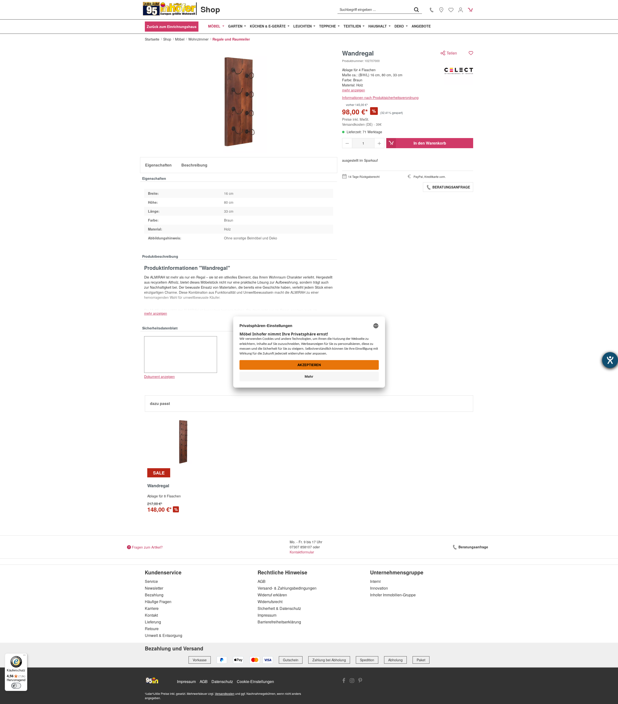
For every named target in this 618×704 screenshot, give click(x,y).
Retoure (152, 628)
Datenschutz (222, 681)
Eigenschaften (158, 165)
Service (151, 581)
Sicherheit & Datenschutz (279, 608)
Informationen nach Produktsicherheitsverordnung (380, 97)
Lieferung (153, 622)
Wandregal (158, 486)
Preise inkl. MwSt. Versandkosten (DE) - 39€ (362, 122)
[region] (238, 101)
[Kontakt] (431, 9)
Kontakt (151, 615)
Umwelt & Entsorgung (163, 635)
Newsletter (154, 588)
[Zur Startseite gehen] (169, 8)
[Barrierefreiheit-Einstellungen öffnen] (610, 360)
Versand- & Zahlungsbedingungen (287, 588)
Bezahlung (154, 595)
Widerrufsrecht (270, 601)
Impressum (267, 615)
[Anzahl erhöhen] (379, 143)
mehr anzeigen (353, 90)
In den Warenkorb (430, 143)
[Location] (441, 9)
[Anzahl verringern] (347, 143)
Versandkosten (224, 693)
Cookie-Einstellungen (255, 681)
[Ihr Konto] (460, 9)
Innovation (379, 588)
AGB (262, 581)
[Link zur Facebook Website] (343, 681)
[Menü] (24, 656)
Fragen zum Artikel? (147, 546)
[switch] (16, 686)
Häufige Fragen (158, 601)
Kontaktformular (302, 552)
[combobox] (374, 9)
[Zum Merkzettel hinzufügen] (471, 53)
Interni (375, 581)
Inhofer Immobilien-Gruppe (393, 595)
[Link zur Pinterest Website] (360, 681)
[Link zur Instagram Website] (352, 681)
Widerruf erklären (272, 595)
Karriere (152, 608)
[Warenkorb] (470, 9)
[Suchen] (416, 9)
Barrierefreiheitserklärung (279, 622)
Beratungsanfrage (450, 187)
